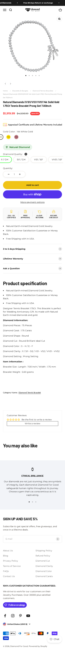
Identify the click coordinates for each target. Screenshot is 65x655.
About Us (8, 550)
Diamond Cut (43, 560)
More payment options (32, 202)
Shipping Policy (44, 550)
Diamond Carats (44, 576)
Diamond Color (44, 571)
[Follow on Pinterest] (20, 616)
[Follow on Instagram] (13, 616)
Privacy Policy (10, 560)
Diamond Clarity (44, 566)
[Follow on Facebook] (5, 616)
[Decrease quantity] (8, 174)
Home (5, 91)
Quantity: (8, 168)
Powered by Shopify (38, 646)
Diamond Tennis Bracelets (43, 91)
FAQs (6, 571)
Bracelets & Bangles (20, 91)
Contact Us (9, 576)
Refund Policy (43, 555)
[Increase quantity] (20, 174)
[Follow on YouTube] (28, 616)
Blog (5, 555)
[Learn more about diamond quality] (25, 154)
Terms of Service (12, 566)
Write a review (32, 423)
